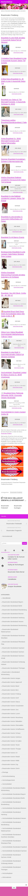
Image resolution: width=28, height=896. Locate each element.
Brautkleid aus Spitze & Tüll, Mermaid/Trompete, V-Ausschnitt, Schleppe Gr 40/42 (13, 102)
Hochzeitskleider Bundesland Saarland (14, 847)
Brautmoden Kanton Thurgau (11, 749)
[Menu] (26, 2)
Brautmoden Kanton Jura (10, 709)
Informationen (12, 562)
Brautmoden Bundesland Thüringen (13, 668)
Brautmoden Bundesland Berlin (12, 606)
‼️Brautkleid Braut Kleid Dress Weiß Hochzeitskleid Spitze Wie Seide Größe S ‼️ (13, 314)
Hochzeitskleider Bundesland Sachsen (14, 851)
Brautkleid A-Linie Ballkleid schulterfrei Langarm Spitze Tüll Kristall (12, 198)
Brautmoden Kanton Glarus (11, 702)
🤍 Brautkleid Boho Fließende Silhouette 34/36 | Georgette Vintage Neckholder (12, 395)
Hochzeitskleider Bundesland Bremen (14, 808)
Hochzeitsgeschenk (8, 780)
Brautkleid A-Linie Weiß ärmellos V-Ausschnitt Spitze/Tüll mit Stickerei (13, 40)
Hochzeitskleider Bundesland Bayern (14, 794)
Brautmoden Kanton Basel (10, 686)
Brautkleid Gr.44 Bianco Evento (12, 237)
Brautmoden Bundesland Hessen (13, 11)
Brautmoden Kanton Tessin (11, 745)
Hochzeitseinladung (8, 776)
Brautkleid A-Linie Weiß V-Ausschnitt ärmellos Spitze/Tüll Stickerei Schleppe (12, 354)
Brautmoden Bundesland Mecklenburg (14, 625)
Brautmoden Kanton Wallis (10, 760)
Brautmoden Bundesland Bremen (13, 613)
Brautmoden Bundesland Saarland (13, 648)
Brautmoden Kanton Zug (10, 764)
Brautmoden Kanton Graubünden (13, 705)
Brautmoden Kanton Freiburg (11, 694)
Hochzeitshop (6, 2)
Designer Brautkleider (15, 586)
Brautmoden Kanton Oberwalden (12, 725)
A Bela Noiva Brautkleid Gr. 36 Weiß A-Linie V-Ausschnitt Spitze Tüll (13, 81)
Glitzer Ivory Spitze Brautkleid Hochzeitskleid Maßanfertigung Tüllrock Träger (12, 334)
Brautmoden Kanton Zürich (11, 768)
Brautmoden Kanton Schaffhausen (13, 729)
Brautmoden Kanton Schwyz (11, 733)
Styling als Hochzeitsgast (16, 564)
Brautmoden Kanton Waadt (11, 756)
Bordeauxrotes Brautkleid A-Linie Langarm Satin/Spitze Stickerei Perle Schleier (13, 254)
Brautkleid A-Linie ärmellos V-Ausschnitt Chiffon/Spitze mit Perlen (12, 219)
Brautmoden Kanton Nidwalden (12, 721)
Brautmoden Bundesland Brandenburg (14, 610)
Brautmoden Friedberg (6, 433)
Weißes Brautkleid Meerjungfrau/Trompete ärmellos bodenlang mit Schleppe (13, 275)
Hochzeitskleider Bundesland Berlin (13, 798)
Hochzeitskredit (7, 536)
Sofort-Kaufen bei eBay (18, 52)
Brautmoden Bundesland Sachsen (13, 652)
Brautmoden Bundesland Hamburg (13, 617)
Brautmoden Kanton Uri (9, 753)
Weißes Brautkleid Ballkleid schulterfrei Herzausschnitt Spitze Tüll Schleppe (13, 180)
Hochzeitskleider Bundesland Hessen (14, 818)
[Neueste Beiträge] (5, 550)
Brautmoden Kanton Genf (10, 698)
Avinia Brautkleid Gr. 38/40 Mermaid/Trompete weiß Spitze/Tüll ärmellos (11, 141)
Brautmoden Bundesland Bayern (12, 602)
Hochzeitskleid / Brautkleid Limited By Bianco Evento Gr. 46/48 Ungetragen (13, 375)
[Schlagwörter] (22, 550)
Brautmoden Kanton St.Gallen (11, 741)
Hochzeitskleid (13, 584)
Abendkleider (12, 577)
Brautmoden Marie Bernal (16, 572)
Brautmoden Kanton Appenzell (12, 682)
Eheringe (5, 772)
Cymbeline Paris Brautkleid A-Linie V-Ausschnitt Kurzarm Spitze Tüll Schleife (13, 60)
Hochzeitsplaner (13, 554)
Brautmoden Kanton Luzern (11, 713)
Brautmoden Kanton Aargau (11, 678)
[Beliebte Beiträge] (14, 550)
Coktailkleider (12, 579)
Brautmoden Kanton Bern (10, 690)
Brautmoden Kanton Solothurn (12, 737)
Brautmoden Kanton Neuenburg (12, 717)
